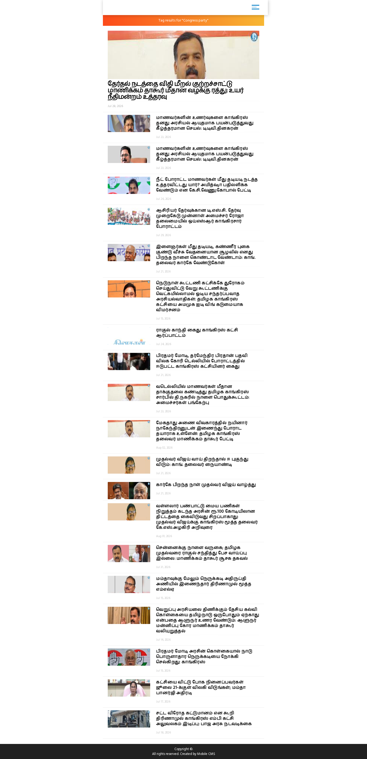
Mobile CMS (206, 753)
